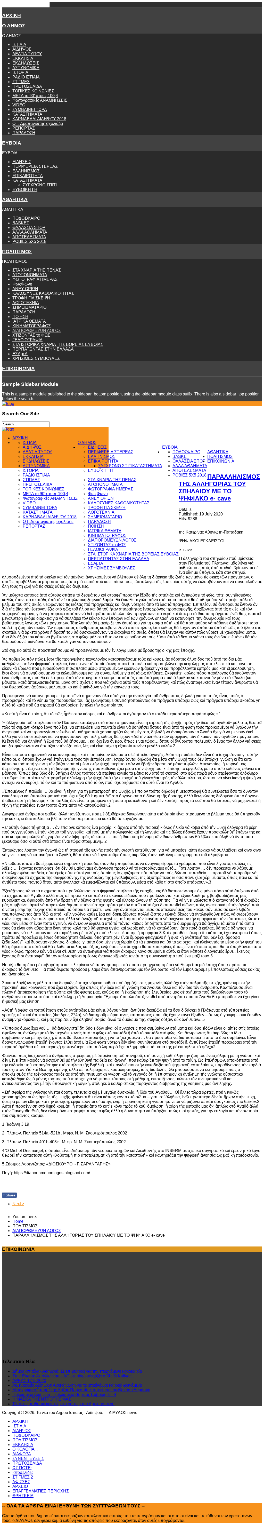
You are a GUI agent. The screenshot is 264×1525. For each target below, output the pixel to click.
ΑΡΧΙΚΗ (11, 15)
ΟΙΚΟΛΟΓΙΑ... (25, 1449)
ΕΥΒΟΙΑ (11, 143)
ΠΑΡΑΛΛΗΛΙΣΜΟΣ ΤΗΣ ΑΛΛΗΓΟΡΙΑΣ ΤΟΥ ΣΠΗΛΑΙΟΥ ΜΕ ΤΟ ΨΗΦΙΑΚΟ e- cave (219, 487)
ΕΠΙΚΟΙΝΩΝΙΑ (18, 368)
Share (9, 1195)
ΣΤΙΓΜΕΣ (21, 82)
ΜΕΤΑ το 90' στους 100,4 (35, 95)
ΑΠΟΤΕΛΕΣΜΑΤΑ (29, 237)
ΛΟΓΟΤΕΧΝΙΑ (25, 302)
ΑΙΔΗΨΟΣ (21, 49)
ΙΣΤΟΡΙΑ (20, 72)
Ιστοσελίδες (23, 1472)
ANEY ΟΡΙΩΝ (25, 289)
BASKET (20, 223)
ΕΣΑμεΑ (20, 354)
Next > (18, 1204)
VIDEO (18, 105)
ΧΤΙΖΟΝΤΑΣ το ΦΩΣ (31, 335)
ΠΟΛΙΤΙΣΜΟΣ (17, 251)
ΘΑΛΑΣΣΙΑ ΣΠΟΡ (28, 227)
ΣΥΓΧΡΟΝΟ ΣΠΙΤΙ (40, 185)
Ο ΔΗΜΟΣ (13, 25)
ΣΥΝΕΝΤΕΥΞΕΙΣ (28, 1458)
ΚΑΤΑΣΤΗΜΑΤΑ (27, 114)
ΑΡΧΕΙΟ (20, 1486)
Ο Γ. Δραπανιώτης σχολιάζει (37, 123)
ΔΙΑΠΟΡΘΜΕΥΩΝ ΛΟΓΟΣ (36, 330)
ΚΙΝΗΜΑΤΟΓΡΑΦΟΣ (31, 326)
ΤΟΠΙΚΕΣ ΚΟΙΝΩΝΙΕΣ (33, 91)
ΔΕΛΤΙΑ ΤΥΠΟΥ (27, 54)
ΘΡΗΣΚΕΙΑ (23, 1496)
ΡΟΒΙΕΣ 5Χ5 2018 (29, 241)
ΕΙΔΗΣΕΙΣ (21, 162)
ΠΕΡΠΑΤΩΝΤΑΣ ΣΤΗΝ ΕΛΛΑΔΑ (43, 349)
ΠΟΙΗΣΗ (20, 316)
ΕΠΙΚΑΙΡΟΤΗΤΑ (27, 175)
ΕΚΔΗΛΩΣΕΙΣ (25, 63)
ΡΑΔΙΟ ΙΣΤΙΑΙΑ (26, 77)
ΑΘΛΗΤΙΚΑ (15, 199)
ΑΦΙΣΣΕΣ (21, 1482)
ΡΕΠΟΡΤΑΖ (23, 128)
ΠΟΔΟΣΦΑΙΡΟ (26, 218)
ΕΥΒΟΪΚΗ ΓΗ (24, 189)
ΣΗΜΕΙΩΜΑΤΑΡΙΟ (29, 307)
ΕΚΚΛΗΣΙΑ (22, 58)
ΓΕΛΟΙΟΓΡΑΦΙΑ (27, 340)
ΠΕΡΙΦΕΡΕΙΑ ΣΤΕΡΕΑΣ (35, 166)
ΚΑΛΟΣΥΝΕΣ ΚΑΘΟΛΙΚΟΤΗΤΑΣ (43, 293)
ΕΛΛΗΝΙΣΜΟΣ (26, 171)
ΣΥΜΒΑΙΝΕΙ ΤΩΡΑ (29, 109)
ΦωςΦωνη (22, 284)
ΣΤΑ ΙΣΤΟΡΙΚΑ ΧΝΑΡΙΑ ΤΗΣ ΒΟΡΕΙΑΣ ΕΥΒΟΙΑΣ (57, 344)
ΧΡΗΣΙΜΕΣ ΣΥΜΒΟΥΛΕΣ (36, 358)
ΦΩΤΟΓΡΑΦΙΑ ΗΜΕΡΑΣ (34, 279)
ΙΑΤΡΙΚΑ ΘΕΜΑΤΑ (29, 321)
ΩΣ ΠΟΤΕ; (22, 1468)
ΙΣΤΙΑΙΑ (19, 44)
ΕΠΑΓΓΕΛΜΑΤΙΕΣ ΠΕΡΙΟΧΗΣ (40, 1491)
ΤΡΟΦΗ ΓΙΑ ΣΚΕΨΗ (31, 298)
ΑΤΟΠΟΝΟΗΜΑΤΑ (29, 275)
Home (17, 1221)
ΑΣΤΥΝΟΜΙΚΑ (25, 68)
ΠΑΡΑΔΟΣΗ (23, 133)
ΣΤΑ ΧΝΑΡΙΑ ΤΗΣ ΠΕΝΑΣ (36, 270)
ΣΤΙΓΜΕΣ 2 (22, 1477)
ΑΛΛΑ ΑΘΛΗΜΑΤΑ (29, 232)
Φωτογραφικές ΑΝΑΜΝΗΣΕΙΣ (39, 100)
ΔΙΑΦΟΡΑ (21, 1454)
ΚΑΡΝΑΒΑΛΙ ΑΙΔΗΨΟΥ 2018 (39, 119)
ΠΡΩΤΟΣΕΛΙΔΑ (27, 86)
